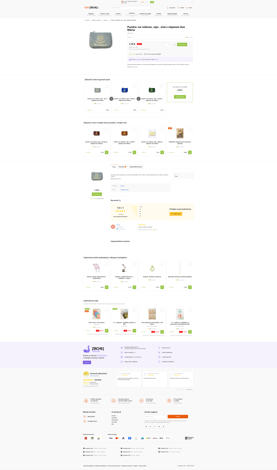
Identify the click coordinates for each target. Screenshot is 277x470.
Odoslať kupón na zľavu (138, 253)
